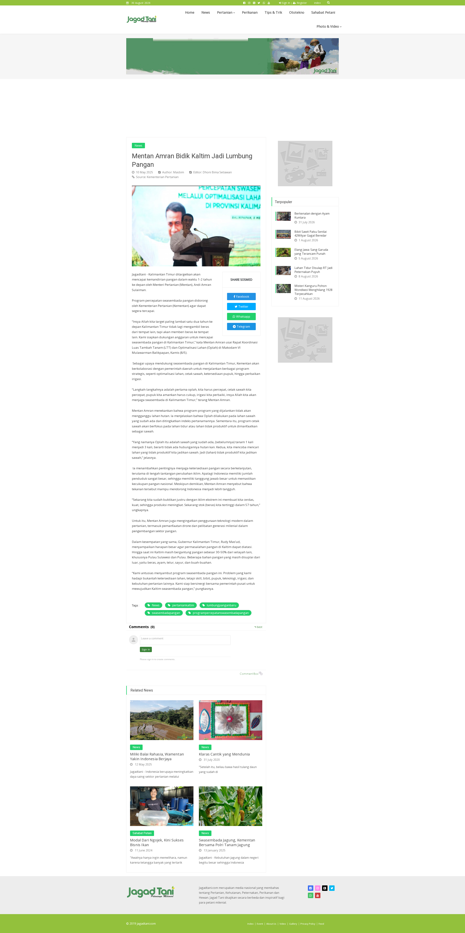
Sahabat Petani (323, 12)
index (317, 3)
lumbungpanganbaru (221, 605)
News (205, 12)
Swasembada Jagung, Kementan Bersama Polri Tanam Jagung (227, 842)
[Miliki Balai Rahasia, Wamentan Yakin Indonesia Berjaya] (161, 720)
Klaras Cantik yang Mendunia (224, 754)
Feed (321, 923)
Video (283, 923)
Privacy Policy (307, 923)
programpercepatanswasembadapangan (221, 613)
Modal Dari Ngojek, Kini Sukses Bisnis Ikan (157, 842)
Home (189, 12)
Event (260, 923)
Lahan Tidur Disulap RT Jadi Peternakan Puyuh (313, 270)
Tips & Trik (273, 12)
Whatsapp (243, 317)
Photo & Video (328, 26)
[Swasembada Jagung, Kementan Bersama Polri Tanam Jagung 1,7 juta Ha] (230, 806)
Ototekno (296, 12)
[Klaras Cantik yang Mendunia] (230, 720)
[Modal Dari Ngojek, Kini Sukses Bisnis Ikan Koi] (161, 806)
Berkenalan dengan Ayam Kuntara (311, 215)
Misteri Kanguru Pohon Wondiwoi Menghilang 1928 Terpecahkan (313, 290)
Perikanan (250, 12)
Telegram (243, 327)
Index (250, 923)
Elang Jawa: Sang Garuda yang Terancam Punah (311, 252)
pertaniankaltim (183, 605)
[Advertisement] (232, 106)
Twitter (243, 307)
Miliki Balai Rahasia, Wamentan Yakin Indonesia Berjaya (157, 756)
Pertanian (224, 12)
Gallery (293, 923)
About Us (271, 923)
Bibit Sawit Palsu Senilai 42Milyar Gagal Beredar (310, 234)
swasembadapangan (166, 613)
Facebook (242, 297)
